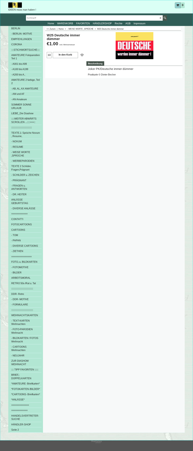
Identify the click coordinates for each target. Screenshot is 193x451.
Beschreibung (95, 63)
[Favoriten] (82, 55)
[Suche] (165, 18)
